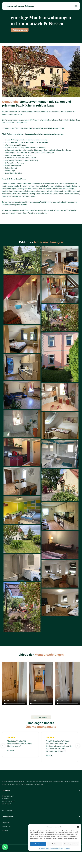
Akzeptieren (38, 844)
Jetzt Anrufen (20, 30)
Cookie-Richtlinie (44, 848)
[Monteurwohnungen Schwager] (20, 6)
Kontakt (5, 830)
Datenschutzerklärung (56, 848)
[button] (78, 827)
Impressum (67, 848)
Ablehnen (54, 844)
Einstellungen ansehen (71, 844)
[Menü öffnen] (76, 6)
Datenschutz (6, 826)
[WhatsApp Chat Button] (5, 847)
